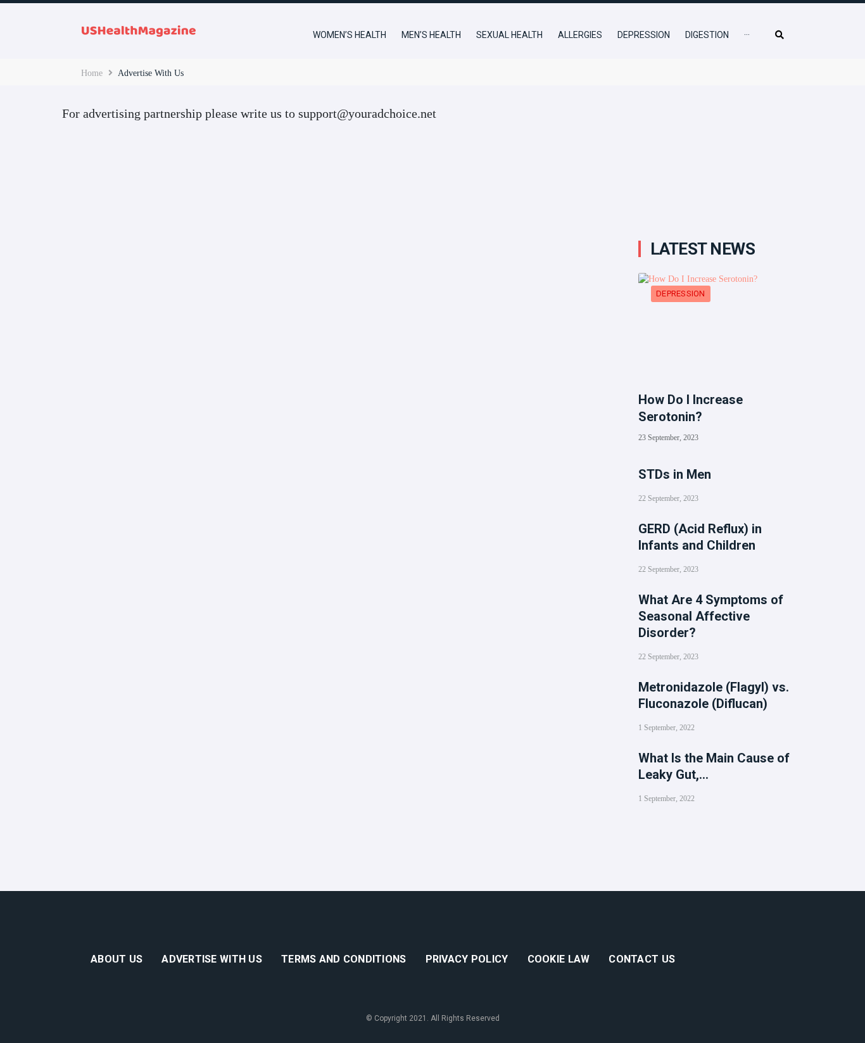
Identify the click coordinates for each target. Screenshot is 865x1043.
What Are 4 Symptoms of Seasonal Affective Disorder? (710, 616)
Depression (680, 293)
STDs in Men (674, 474)
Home (92, 73)
